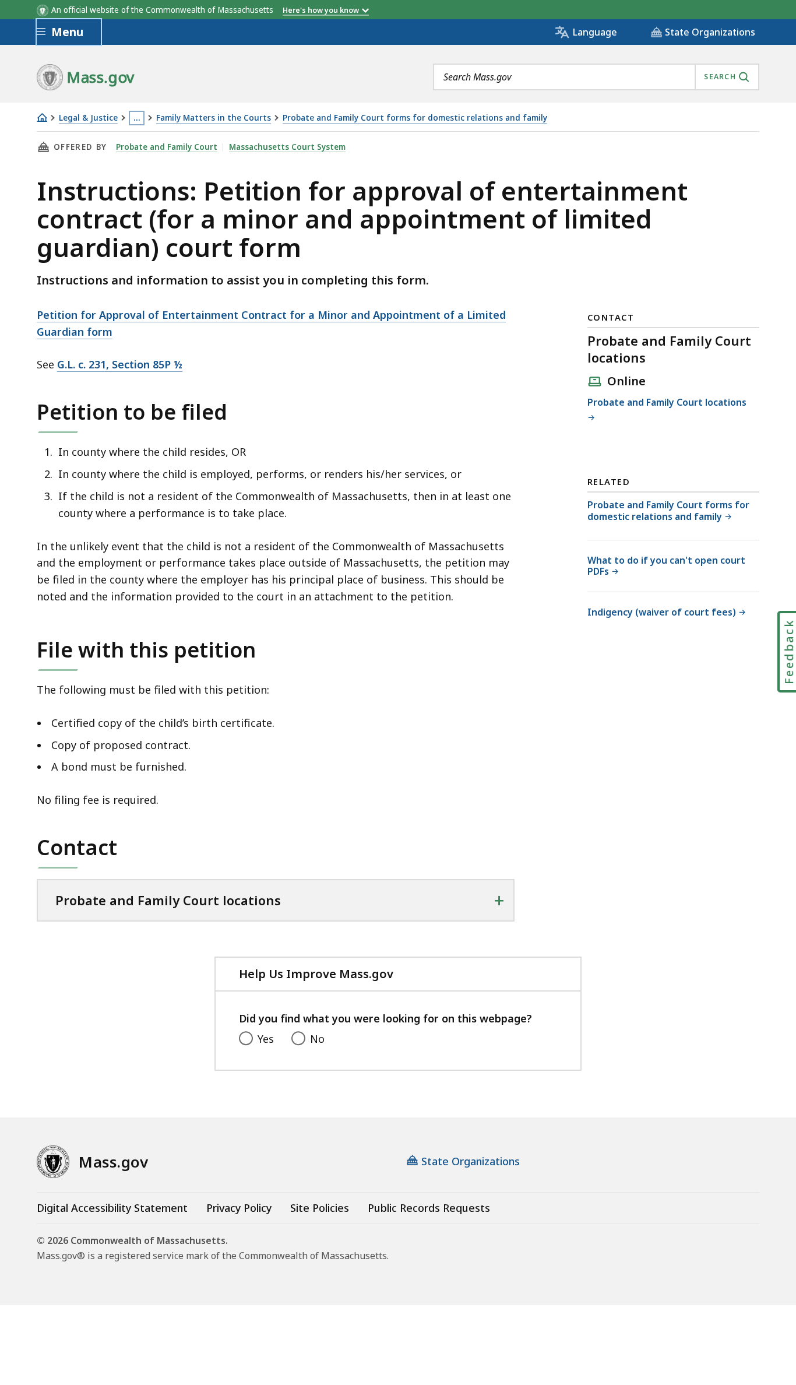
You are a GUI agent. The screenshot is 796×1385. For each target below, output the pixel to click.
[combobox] (596, 77)
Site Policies (319, 1208)
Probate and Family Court (166, 147)
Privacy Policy (239, 1208)
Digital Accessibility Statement (112, 1208)
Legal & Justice (88, 118)
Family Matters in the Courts (213, 118)
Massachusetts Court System (287, 147)
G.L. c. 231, (119, 364)
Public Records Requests (429, 1208)
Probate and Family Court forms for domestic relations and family (415, 118)
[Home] (42, 117)
